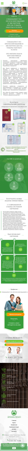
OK (14, 448)
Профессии (14, 425)
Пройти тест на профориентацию (14, 344)
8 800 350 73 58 (6, 8)
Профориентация (14, 427)
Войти (25, 3)
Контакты (14, 431)
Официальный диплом (15, 314)
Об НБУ (14, 429)
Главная (14, 420)
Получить (14, 31)
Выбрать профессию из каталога (14, 341)
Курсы (14, 422)
